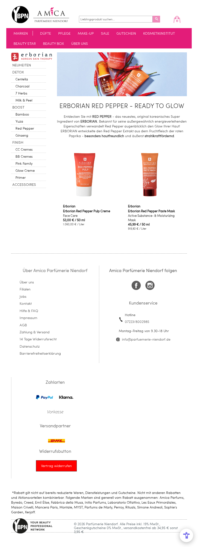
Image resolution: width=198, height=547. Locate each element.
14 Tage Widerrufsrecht (38, 338)
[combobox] (116, 19)
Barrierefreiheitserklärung (40, 353)
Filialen (25, 289)
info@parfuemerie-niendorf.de (146, 339)
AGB (23, 324)
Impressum (28, 317)
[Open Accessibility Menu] (186, 535)
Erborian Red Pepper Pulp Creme (86, 211)
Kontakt (26, 303)
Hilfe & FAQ (29, 310)
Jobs (23, 296)
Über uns (27, 282)
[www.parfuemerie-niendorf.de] (44, 14)
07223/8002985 (137, 321)
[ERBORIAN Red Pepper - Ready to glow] (122, 95)
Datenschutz (30, 346)
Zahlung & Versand (35, 331)
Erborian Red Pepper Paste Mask (151, 211)
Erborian (69, 206)
